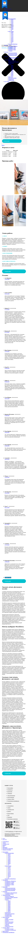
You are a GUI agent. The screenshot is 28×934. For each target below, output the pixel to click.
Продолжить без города (7, 47)
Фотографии (10, 788)
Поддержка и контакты (12, 819)
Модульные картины (12, 78)
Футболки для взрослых (10, 930)
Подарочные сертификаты (13, 801)
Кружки (7, 920)
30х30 (12, 27)
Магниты (7, 925)
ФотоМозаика (11, 63)
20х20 (12, 25)
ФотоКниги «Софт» (12, 49)
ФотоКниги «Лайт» (12, 48)
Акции (8, 807)
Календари (9, 791)
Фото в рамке (11, 31)
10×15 (12, 33)
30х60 (12, 71)
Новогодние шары (9, 921)
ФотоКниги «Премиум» (12, 46)
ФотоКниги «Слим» (12, 47)
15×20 (12, 37)
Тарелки (7, 924)
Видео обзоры (10, 813)
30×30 (12, 40)
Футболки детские (9, 928)
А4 (11, 30)
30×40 (12, 41)
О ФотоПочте (10, 805)
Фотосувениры (10, 797)
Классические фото (9, 853)
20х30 (12, 26)
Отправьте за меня (12, 58)
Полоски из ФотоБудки (12, 44)
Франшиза (9, 817)
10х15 (12, 20)
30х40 (12, 29)
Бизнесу (9, 811)
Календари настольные (12, 54)
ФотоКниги (10, 789)
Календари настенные (12, 55)
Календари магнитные (12, 52)
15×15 (12, 35)
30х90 (12, 72)
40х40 (12, 73)
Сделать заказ (6, 141)
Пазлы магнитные (9, 926)
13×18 (12, 34)
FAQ (8, 815)
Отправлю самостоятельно (13, 57)
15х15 (12, 23)
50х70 (12, 75)
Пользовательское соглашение (11, 836)
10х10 (12, 32)
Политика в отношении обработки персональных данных (12, 834)
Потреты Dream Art (12, 60)
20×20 (12, 38)
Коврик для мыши (9, 919)
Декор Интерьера (11, 795)
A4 (11, 42)
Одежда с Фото (10, 799)
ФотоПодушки (11, 80)
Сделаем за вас (10, 809)
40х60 (12, 74)
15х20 (12, 24)
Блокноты (10, 50)
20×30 (12, 39)
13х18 (12, 22)
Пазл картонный (9, 923)
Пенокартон (10, 76)
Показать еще (8, 577)
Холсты (9, 64)
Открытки (9, 793)
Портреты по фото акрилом (13, 61)
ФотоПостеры (11, 79)
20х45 (12, 69)
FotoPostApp (11, 831)
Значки (6, 918)
